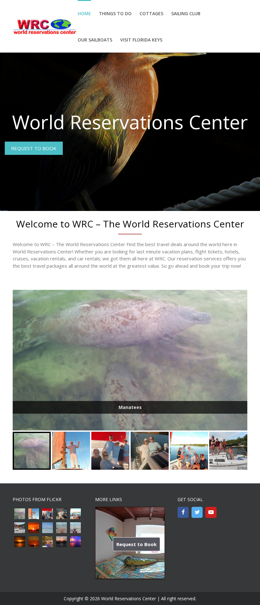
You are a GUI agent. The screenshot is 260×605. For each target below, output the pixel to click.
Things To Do (115, 13)
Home (84, 13)
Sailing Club (185, 13)
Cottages (151, 13)
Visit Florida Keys (141, 40)
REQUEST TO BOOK (33, 148)
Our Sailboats (95, 40)
